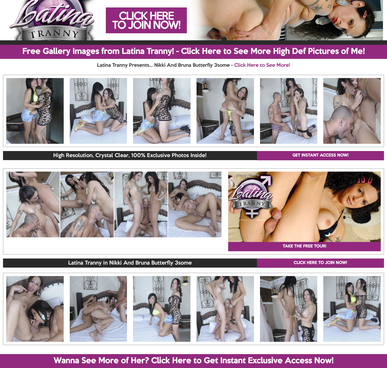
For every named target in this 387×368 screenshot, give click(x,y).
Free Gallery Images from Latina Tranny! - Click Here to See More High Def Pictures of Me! (193, 51)
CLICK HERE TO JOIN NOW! (320, 263)
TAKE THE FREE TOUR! (304, 246)
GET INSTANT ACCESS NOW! (320, 155)
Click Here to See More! (262, 65)
